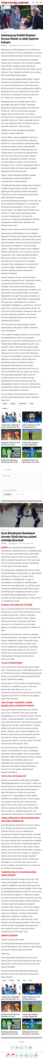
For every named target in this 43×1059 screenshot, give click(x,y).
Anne (4, 980)
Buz (24, 980)
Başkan (13, 403)
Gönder (7, 494)
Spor (30, 980)
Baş (18, 980)
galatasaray (22, 403)
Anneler (5, 403)
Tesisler (5, 408)
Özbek (32, 403)
